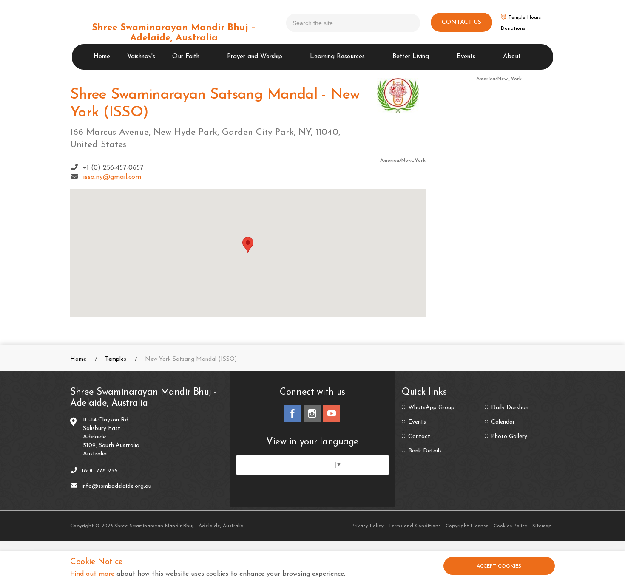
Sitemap (541, 525)
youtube (331, 413)
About (512, 57)
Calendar (503, 422)
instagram (312, 413)
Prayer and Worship (254, 57)
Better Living (410, 57)
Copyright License (467, 525)
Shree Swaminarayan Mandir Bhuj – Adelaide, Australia (174, 33)
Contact (419, 437)
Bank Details (425, 451)
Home (102, 57)
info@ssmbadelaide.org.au (116, 486)
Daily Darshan (509, 408)
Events (466, 57)
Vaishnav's (141, 57)
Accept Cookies (499, 566)
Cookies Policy (510, 525)
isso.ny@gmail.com (112, 177)
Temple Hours (525, 17)
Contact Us (461, 22)
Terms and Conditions (414, 525)
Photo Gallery (509, 437)
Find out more (92, 574)
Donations (513, 28)
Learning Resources (337, 57)
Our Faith (185, 57)
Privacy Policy (368, 525)
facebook (292, 413)
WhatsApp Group (431, 408)
